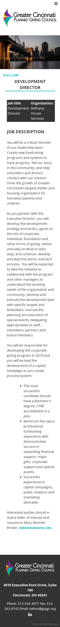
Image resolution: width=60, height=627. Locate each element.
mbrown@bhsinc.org (35, 528)
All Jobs (12, 75)
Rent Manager (50, 624)
